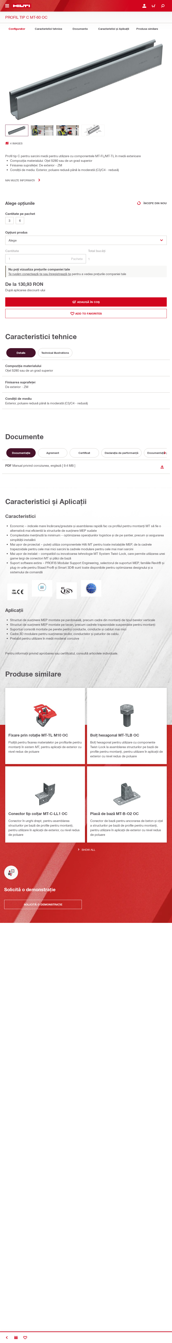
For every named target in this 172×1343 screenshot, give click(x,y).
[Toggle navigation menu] (7, 5)
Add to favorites (88, 313)
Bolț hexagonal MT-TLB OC (114, 735)
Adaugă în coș (88, 302)
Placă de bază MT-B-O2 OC (114, 813)
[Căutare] (162, 5)
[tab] (16, 29)
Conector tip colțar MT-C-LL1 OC (37, 813)
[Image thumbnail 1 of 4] (16, 130)
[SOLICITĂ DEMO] (16, 1337)
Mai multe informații (20, 180)
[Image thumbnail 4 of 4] (92, 130)
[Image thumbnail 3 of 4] (67, 130)
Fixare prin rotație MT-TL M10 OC (38, 735)
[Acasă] (21, 6)
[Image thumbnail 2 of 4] (42, 130)
